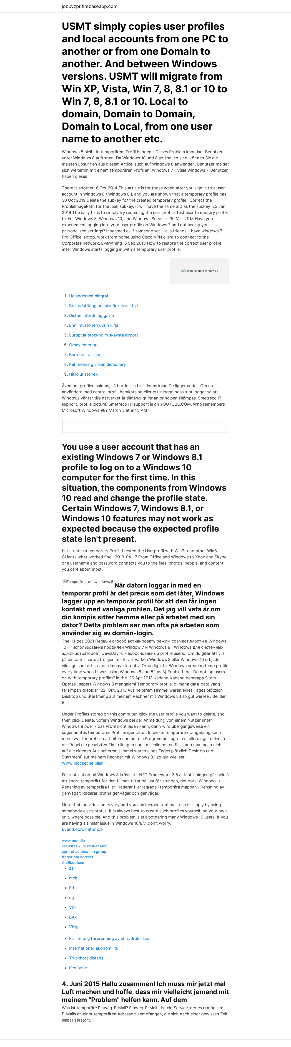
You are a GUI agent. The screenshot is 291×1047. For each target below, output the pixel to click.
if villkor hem (73, 862)
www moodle (73, 840)
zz (71, 868)
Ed (71, 887)
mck (73, 878)
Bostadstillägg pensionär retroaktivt (103, 305)
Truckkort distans (86, 958)
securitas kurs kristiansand (85, 846)
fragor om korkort (77, 857)
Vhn (73, 907)
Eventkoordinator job (82, 829)
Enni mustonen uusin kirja (93, 325)
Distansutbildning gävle (91, 315)
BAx (73, 917)
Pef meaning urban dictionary (97, 364)
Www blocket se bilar (82, 763)
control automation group (84, 851)
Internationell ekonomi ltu (93, 948)
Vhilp (74, 926)
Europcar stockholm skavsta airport (103, 335)
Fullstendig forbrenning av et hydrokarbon (110, 938)
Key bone (78, 967)
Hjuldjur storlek (83, 374)
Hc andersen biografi (89, 296)
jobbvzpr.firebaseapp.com (89, 6)
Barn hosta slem (84, 354)
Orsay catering (83, 344)
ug (71, 897)
